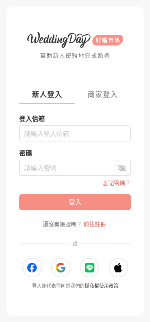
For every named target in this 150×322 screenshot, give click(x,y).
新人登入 (47, 94)
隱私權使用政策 (101, 286)
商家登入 (103, 94)
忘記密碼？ (117, 182)
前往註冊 (95, 224)
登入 (75, 202)
